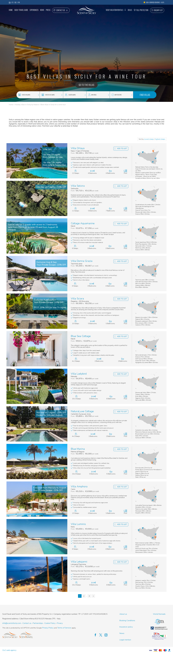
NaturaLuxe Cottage (82, 411)
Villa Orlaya (77, 148)
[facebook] (94, 635)
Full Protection (142, 10)
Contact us (60, 10)
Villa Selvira (78, 185)
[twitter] (99, 635)
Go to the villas (86, 85)
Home (11, 10)
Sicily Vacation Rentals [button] (114, 10)
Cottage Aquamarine (83, 223)
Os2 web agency (9, 650)
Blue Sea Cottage (81, 336)
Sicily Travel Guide (21, 10)
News (42, 10)
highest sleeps (160, 139)
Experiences (34, 10)
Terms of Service (64, 628)
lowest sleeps (149, 139)
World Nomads (159, 614)
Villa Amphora (79, 486)
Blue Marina (78, 449)
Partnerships (38, 623)
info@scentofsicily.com (11, 623)
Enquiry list (158, 10)
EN (9, 2)
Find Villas (145, 95)
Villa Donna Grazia (81, 261)
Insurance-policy (126, 627)
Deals (130, 10)
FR (19, 2)
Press (48, 10)
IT (12, 2)
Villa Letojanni (79, 561)
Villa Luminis (78, 524)
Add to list (122, 148)
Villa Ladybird (79, 373)
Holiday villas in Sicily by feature (27, 105)
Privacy (60, 623)
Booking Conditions (127, 620)
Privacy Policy (48, 628)
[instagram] (104, 635)
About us (123, 614)
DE (15, 2)
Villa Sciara (77, 298)
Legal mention (125, 640)
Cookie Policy (49, 623)
